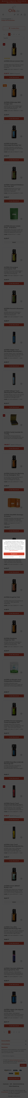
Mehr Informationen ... (14, 550)
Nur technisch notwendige (8, 556)
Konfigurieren (21, 556)
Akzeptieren (14, 554)
